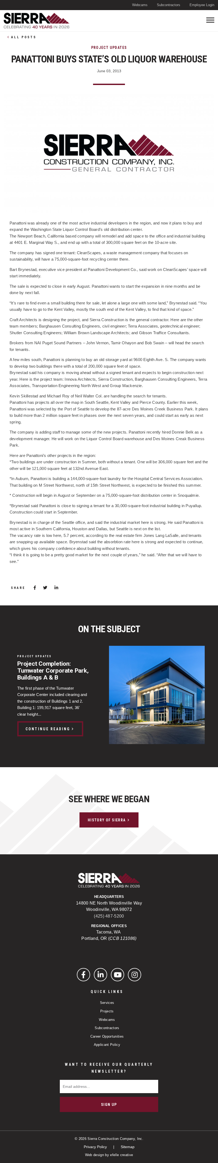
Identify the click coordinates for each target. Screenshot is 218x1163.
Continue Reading (48, 729)
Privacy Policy (96, 1147)
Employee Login (202, 5)
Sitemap (128, 1147)
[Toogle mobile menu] (210, 20)
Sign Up (109, 1104)
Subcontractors (168, 5)
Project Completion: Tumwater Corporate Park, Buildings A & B (53, 670)
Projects (107, 1011)
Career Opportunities (107, 1036)
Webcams (140, 5)
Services (107, 1003)
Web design (94, 1155)
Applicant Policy (107, 1045)
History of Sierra (107, 820)
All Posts (23, 37)
